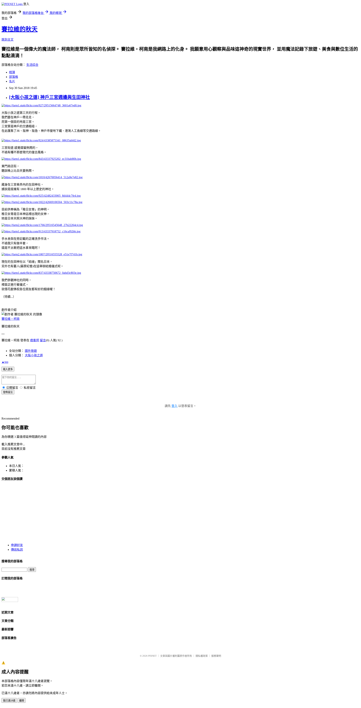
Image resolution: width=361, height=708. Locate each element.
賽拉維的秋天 (20, 29)
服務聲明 (216, 655)
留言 (43, 340)
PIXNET (152, 655)
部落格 (13, 76)
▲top (5, 361)
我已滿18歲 (9, 700)
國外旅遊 (31, 350)
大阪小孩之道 (34, 355)
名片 (12, 81)
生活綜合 (32, 64)
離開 (21, 700)
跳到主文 (8, 39)
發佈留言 (8, 392)
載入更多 (8, 369)
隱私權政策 (202, 655)
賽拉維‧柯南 (11, 318)
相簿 (12, 72)
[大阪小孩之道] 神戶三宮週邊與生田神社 (49, 97)
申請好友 (17, 545)
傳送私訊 (17, 549)
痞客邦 (34, 340)
